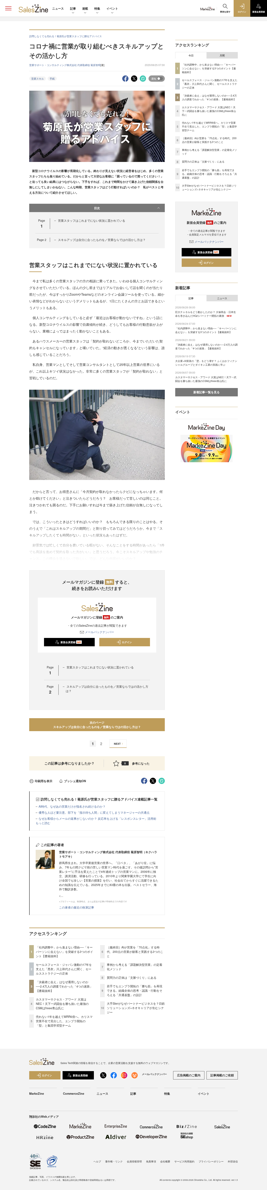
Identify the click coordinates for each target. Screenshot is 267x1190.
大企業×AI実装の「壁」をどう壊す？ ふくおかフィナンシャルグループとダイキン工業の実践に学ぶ (206, 362)
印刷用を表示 (43, 781)
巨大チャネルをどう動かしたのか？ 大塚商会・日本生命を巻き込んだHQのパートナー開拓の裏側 (205, 313)
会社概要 (165, 1161)
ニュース (58, 8)
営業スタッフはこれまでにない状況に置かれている (91, 220)
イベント (112, 8)
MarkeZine (36, 1093)
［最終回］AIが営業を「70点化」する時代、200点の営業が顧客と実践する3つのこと (135, 951)
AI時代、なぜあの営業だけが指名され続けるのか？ (72, 806)
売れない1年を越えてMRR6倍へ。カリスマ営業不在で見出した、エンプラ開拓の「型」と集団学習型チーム (64, 1020)
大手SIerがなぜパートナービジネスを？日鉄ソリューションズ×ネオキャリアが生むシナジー (136, 1007)
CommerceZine (73, 1093)
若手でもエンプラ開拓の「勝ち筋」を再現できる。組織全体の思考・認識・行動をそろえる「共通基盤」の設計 (134, 990)
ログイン (127, 642)
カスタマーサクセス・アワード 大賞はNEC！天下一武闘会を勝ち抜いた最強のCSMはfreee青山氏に (62, 1003)
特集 (97, 8)
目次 (97, 208)
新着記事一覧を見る (206, 392)
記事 (73, 8)
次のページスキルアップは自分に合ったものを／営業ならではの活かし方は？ (97, 724)
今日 (191, 55)
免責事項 (151, 1161)
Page (41, 240)
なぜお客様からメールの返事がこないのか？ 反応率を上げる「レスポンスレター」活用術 (97, 818)
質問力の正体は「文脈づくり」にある (131, 977)
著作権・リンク (114, 1161)
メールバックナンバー (99, 632)
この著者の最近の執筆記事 (76, 907)
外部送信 (233, 1161)
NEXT (117, 744)
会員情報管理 (134, 1161)
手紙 (52, 78)
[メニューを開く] (8, 8)
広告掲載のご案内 (188, 1075)
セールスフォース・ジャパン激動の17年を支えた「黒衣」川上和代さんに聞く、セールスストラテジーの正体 (64, 968)
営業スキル (37, 78)
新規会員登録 (70, 642)
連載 (85, 8)
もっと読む (43, 823)
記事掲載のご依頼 (222, 1075)
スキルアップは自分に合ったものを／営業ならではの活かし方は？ (102, 240)
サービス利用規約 (184, 1161)
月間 (222, 55)
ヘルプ (97, 1161)
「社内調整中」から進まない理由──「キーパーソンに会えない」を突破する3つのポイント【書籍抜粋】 (64, 951)
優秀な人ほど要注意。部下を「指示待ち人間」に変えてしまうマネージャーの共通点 (94, 812)
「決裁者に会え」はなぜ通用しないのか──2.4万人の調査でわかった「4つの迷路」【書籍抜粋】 (64, 986)
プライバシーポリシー (211, 1161)
